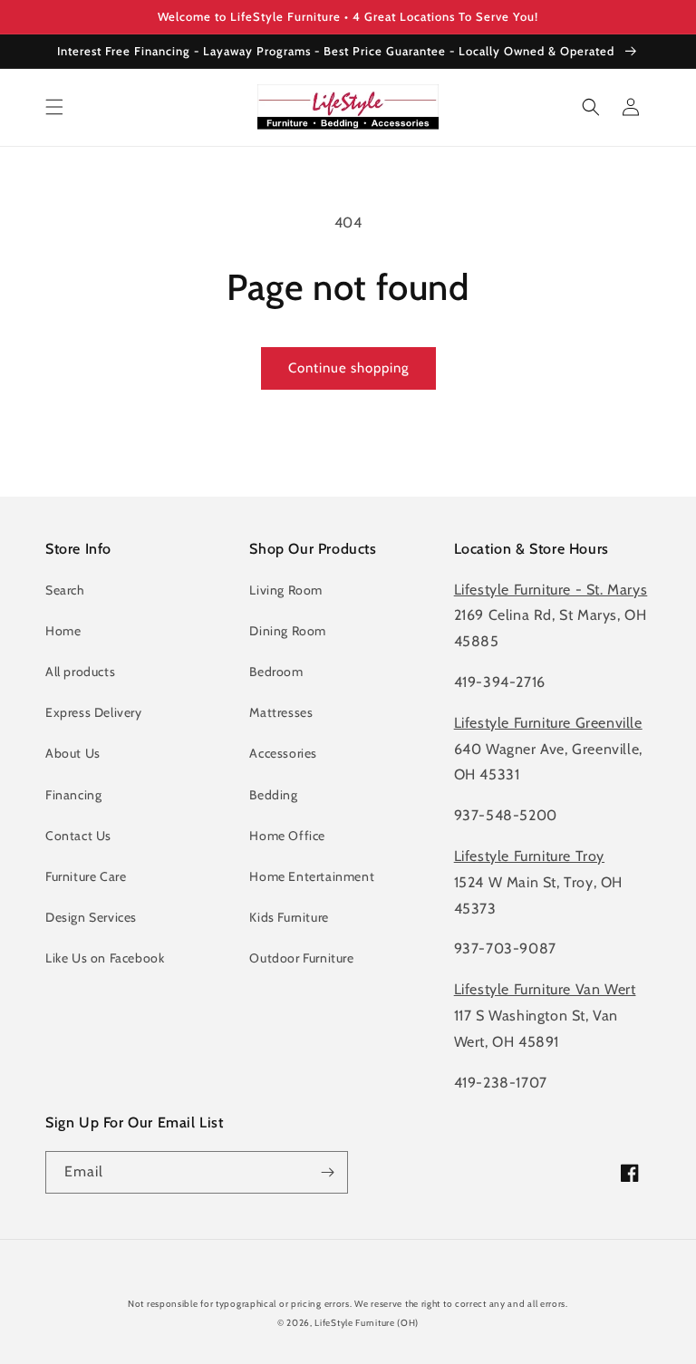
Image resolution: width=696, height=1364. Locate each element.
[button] (54, 107)
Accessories (283, 753)
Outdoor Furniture (301, 958)
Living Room (286, 590)
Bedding (273, 795)
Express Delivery (93, 712)
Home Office (287, 835)
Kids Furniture (288, 917)
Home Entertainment (311, 876)
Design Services (91, 917)
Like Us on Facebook (104, 958)
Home (63, 631)
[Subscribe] (327, 1172)
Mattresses (281, 712)
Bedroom (276, 671)
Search (65, 590)
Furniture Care (85, 876)
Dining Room (287, 631)
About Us (73, 753)
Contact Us (78, 835)
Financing (73, 795)
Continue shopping (348, 368)
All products (80, 671)
